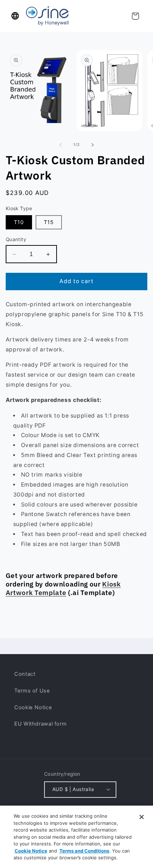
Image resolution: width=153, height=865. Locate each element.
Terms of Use (32, 691)
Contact (24, 674)
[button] (15, 16)
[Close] (141, 817)
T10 (19, 222)
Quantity (16, 239)
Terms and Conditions (84, 851)
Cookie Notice (33, 707)
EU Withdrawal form (40, 724)
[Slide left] (60, 145)
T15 (49, 222)
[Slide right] (92, 145)
